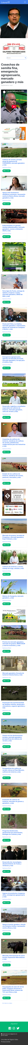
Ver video (7, 170)
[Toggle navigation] (25, 2)
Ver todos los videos (7, 1003)
